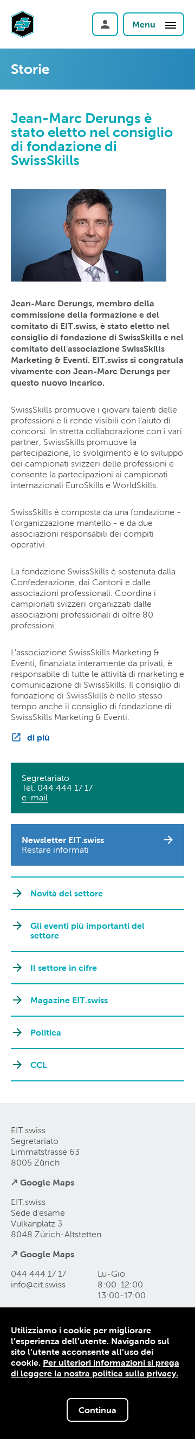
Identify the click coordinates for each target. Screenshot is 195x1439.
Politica (45, 1032)
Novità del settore (66, 893)
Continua (97, 1410)
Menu (145, 24)
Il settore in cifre (63, 967)
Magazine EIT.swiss (69, 1000)
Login (105, 24)
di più (38, 737)
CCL (38, 1065)
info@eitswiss (38, 1284)
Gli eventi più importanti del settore (87, 930)
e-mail (35, 797)
